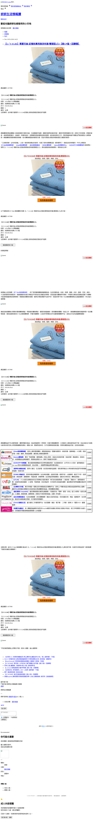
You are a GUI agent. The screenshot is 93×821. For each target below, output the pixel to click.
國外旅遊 (15, 702)
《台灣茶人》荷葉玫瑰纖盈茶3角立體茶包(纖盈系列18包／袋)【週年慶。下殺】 (29, 657)
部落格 (6, 34)
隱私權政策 (57, 795)
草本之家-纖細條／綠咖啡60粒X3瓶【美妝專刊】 (20, 665)
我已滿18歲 (4, 817)
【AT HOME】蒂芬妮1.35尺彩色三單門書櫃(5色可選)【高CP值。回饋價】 (28, 663)
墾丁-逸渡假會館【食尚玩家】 (14, 672)
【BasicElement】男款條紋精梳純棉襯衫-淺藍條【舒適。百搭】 (24, 661)
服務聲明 (63, 795)
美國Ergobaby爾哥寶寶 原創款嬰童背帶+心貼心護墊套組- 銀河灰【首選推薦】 (29, 676)
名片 (5, 36)
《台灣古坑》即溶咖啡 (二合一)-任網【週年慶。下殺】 (22, 670)
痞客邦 (11, 696)
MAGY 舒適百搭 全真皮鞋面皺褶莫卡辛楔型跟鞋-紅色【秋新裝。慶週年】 (28, 659)
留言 (14, 696)
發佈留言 (3, 719)
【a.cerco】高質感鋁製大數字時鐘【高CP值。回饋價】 (21, 668)
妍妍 (2, 686)
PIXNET (33, 795)
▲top (2, 705)
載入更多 (3, 708)
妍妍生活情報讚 (11, 14)
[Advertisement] (46, 275)
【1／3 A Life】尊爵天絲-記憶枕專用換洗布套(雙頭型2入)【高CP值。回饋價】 (42, 44)
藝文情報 (16, 28)
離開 (10, 817)
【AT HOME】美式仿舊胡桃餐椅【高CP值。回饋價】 (21, 674)
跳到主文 (4, 19)
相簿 (5, 32)
